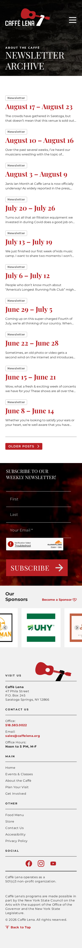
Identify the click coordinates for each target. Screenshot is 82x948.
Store (9, 821)
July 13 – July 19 (28, 241)
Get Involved (15, 793)
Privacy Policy (16, 841)
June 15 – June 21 (30, 376)
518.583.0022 (16, 725)
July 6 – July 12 (27, 275)
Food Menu (14, 815)
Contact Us (14, 828)
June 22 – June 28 (32, 342)
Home (10, 767)
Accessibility (15, 834)
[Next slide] (77, 627)
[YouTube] (53, 866)
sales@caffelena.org (22, 736)
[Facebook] (29, 866)
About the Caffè (22, 47)
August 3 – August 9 (36, 173)
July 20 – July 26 (30, 207)
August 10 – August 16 (39, 140)
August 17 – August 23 (39, 106)
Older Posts (21, 446)
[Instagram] (41, 866)
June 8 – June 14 (29, 410)
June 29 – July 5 (28, 309)
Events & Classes (19, 774)
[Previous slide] (5, 627)
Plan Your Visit (17, 787)
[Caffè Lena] (27, 25)
